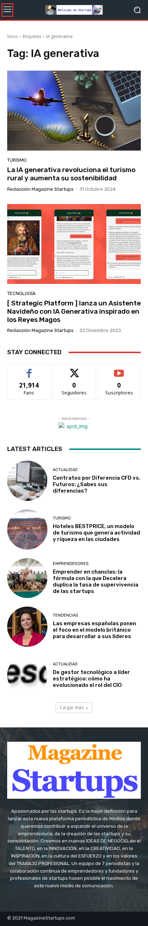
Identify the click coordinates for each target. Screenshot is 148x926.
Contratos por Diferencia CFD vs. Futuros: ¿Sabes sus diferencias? (96, 484)
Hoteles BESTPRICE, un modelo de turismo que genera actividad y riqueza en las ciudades (96, 532)
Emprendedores (70, 564)
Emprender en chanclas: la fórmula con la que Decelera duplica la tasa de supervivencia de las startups (95, 581)
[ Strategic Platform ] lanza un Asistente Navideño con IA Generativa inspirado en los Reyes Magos (74, 311)
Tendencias (65, 615)
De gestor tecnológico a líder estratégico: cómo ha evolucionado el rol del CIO (91, 678)
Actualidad (65, 470)
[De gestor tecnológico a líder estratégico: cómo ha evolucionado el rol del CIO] (27, 675)
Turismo (17, 160)
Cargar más (71, 707)
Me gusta (29, 369)
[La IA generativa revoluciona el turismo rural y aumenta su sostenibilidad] (74, 111)
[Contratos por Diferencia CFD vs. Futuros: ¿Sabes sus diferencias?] (27, 481)
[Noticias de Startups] (74, 10)
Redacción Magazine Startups (40, 189)
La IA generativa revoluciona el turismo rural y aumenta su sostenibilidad (71, 174)
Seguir (74, 369)
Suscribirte (119, 369)
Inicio (12, 36)
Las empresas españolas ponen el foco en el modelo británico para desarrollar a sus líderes (94, 630)
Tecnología (21, 293)
